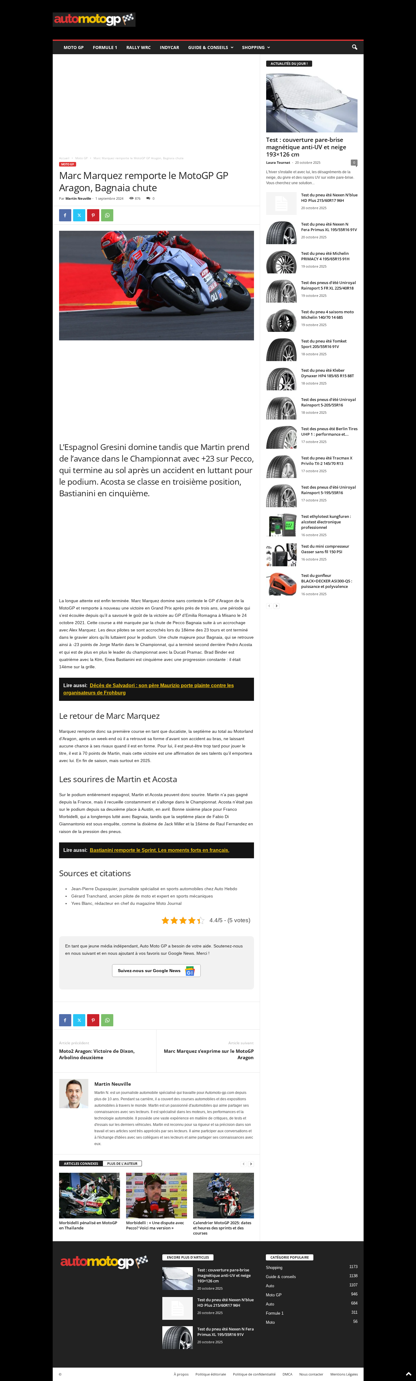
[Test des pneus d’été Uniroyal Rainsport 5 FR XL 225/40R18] (281, 291)
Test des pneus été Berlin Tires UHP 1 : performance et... (329, 431)
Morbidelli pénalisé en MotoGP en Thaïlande (88, 1225)
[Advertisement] (156, 103)
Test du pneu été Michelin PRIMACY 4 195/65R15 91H (325, 256)
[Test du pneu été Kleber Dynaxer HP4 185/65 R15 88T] (281, 378)
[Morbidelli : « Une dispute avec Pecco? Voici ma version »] (156, 1195)
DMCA (287, 1374)
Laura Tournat (278, 162)
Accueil (64, 158)
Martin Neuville (78, 198)
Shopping (253, 47)
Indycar (169, 47)
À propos (181, 1374)
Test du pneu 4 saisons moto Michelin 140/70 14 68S (327, 314)
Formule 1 (105, 47)
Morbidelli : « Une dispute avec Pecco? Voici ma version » (155, 1225)
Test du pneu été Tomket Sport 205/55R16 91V (324, 343)
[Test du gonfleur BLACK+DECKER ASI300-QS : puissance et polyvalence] (281, 584)
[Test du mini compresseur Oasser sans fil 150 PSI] (281, 554)
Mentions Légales (344, 1374)
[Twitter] (79, 215)
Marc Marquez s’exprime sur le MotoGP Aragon (209, 1054)
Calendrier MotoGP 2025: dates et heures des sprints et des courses (222, 1228)
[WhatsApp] (107, 215)
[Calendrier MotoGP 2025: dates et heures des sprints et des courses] (223, 1195)
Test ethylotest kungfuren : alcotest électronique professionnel (326, 522)
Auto (270, 1286)
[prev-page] (244, 1164)
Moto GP (74, 47)
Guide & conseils (208, 47)
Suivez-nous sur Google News (150, 970)
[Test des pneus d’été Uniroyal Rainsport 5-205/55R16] (281, 408)
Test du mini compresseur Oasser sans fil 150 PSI (325, 548)
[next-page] (251, 1164)
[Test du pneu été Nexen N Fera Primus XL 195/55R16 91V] (281, 232)
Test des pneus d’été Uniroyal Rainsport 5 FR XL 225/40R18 (328, 285)
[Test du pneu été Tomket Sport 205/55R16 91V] (281, 349)
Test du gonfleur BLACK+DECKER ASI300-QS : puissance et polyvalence (326, 581)
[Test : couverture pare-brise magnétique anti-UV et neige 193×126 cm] (312, 102)
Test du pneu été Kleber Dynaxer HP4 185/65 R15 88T (327, 372)
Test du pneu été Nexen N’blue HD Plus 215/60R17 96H (329, 197)
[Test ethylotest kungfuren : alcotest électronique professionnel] (281, 525)
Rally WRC (138, 47)
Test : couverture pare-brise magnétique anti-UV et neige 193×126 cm (306, 147)
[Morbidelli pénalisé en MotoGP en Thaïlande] (89, 1195)
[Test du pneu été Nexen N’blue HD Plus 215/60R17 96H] (281, 203)
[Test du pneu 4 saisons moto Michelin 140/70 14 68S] (281, 320)
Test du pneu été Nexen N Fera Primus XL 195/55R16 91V (329, 226)
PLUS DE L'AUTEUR (122, 1163)
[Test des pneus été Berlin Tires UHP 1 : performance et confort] (281, 437)
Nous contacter (311, 1374)
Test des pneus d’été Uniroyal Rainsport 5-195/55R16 (328, 489)
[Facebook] (65, 215)
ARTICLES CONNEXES (81, 1163)
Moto (270, 1322)
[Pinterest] (93, 215)
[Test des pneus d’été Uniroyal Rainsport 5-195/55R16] (281, 495)
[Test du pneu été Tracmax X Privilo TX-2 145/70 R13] (281, 466)
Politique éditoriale (211, 1374)
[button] (354, 47)
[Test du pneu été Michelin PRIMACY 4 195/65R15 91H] (281, 262)
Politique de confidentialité (254, 1374)
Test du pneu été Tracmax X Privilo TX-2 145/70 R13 (326, 460)
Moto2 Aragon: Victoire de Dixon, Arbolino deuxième (97, 1054)
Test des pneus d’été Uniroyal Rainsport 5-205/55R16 (328, 402)
